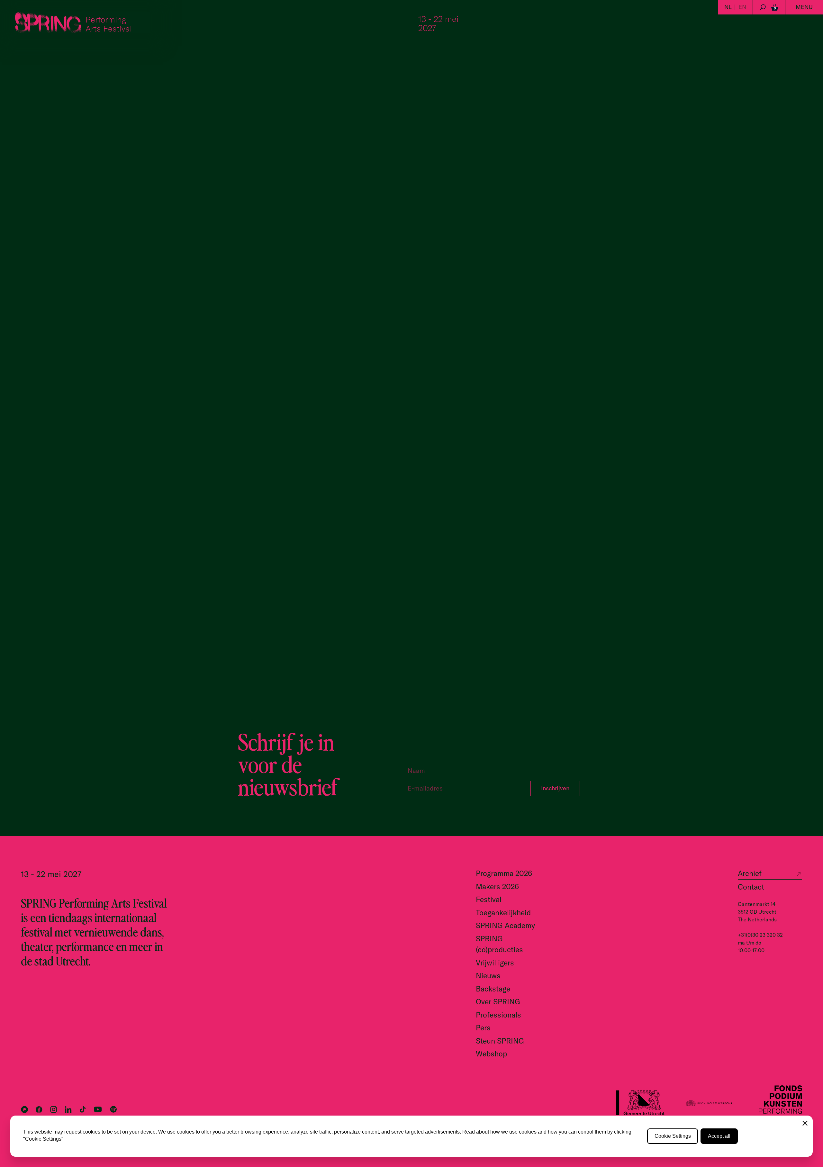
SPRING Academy (505, 925)
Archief (750, 873)
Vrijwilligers (495, 962)
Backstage (493, 988)
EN (742, 7)
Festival (489, 899)
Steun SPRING (500, 1040)
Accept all (719, 1136)
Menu (804, 7)
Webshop (491, 1053)
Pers (483, 1027)
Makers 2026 (497, 886)
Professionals (498, 1014)
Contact (751, 886)
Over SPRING (498, 1001)
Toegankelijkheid (503, 912)
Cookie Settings (673, 1136)
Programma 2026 (504, 873)
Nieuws (488, 975)
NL (728, 7)
